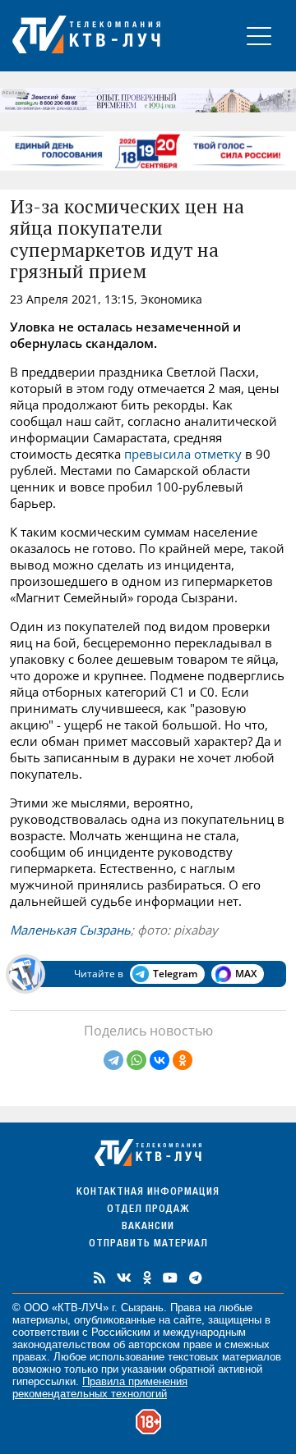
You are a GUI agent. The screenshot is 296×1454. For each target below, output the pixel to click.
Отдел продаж (148, 1210)
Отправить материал (148, 1244)
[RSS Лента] (99, 1277)
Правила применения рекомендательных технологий (99, 1387)
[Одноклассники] (182, 1060)
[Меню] (259, 35)
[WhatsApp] (136, 1060)
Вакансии (148, 1227)
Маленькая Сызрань (70, 929)
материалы (39, 1320)
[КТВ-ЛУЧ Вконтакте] (124, 1277)
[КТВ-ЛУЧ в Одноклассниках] (147, 1277)
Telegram (175, 974)
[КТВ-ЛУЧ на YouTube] (170, 1277)
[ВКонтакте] (159, 1060)
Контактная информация (148, 1192)
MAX (246, 974)
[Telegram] (113, 1060)
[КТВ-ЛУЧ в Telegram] (195, 1277)
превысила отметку (183, 454)
